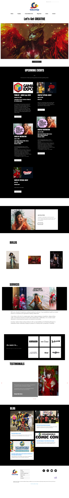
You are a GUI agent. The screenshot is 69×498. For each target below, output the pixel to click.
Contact (22, 478)
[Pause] (11, 308)
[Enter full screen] (57, 308)
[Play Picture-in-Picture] (56, 308)
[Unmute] (12, 308)
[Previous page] (30, 462)
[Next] (67, 383)
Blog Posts (22, 475)
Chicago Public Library (21, 146)
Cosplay (22, 471)
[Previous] (1, 383)
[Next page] (39, 462)
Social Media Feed (24, 473)
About (21, 476)
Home (21, 470)
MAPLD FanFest (49, 386)
